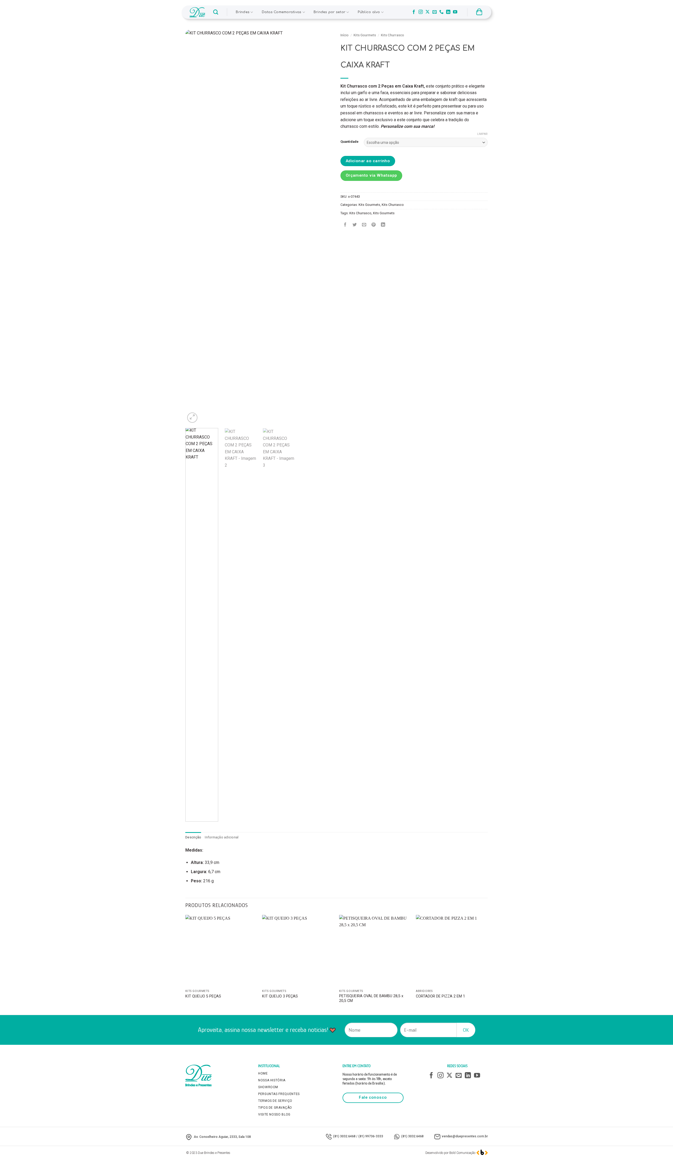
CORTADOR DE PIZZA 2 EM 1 (440, 996)
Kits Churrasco (392, 35)
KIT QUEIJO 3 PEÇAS (280, 996)
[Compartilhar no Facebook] (345, 225)
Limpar (482, 134)
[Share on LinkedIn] (383, 225)
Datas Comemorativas (282, 12)
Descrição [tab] (193, 837)
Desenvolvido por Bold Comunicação (450, 1153)
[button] (215, 12)
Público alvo (369, 12)
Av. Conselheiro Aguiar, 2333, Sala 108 (222, 1137)
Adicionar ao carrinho (368, 161)
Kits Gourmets (365, 35)
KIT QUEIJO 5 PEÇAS (203, 996)
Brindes (242, 12)
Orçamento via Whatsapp (371, 175)
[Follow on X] (427, 12)
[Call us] (441, 12)
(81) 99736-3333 (370, 1136)
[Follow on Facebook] (414, 12)
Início (344, 35)
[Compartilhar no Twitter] (354, 225)
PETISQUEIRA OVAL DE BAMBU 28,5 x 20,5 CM (371, 998)
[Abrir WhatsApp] (660, 1148)
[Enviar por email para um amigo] (364, 225)
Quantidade (349, 142)
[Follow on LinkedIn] (448, 12)
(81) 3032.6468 (344, 1136)
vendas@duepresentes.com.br (465, 1136)
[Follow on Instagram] (421, 12)
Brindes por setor (329, 12)
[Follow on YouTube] (455, 12)
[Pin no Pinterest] (373, 225)
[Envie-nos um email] (434, 12)
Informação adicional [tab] (221, 837)
